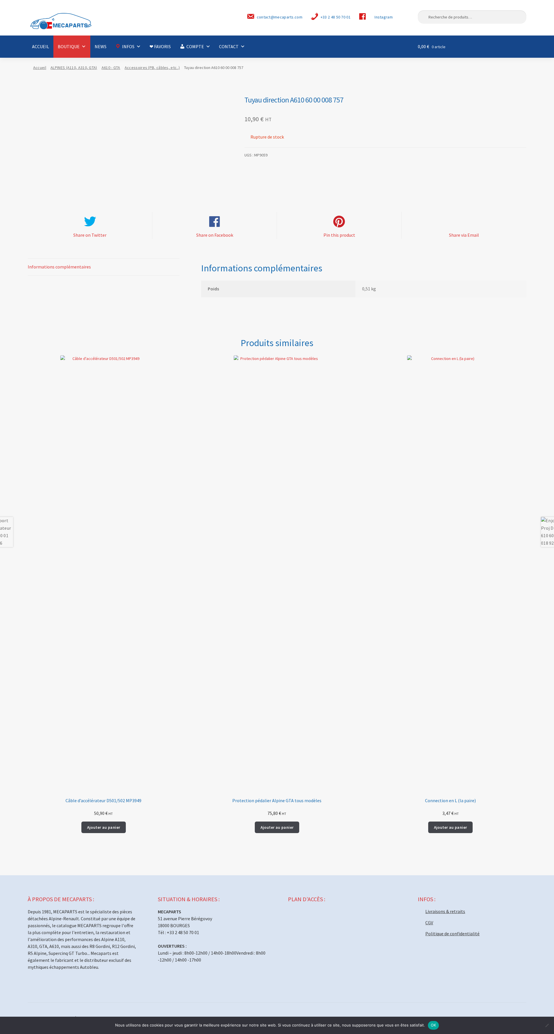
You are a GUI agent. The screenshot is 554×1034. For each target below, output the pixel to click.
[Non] (547, 1025)
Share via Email (464, 235)
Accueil (39, 67)
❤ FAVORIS (160, 46)
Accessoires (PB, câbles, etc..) (152, 67)
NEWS (100, 46)
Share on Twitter (89, 235)
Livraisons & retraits (445, 911)
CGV (429, 922)
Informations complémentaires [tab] (59, 267)
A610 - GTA (111, 67)
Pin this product (339, 235)
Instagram (384, 17)
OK (433, 1025)
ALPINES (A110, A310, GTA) (73, 67)
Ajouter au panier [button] (103, 827)
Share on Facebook (214, 235)
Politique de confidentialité (452, 933)
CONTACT (229, 46)
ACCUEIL (40, 46)
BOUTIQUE (69, 46)
